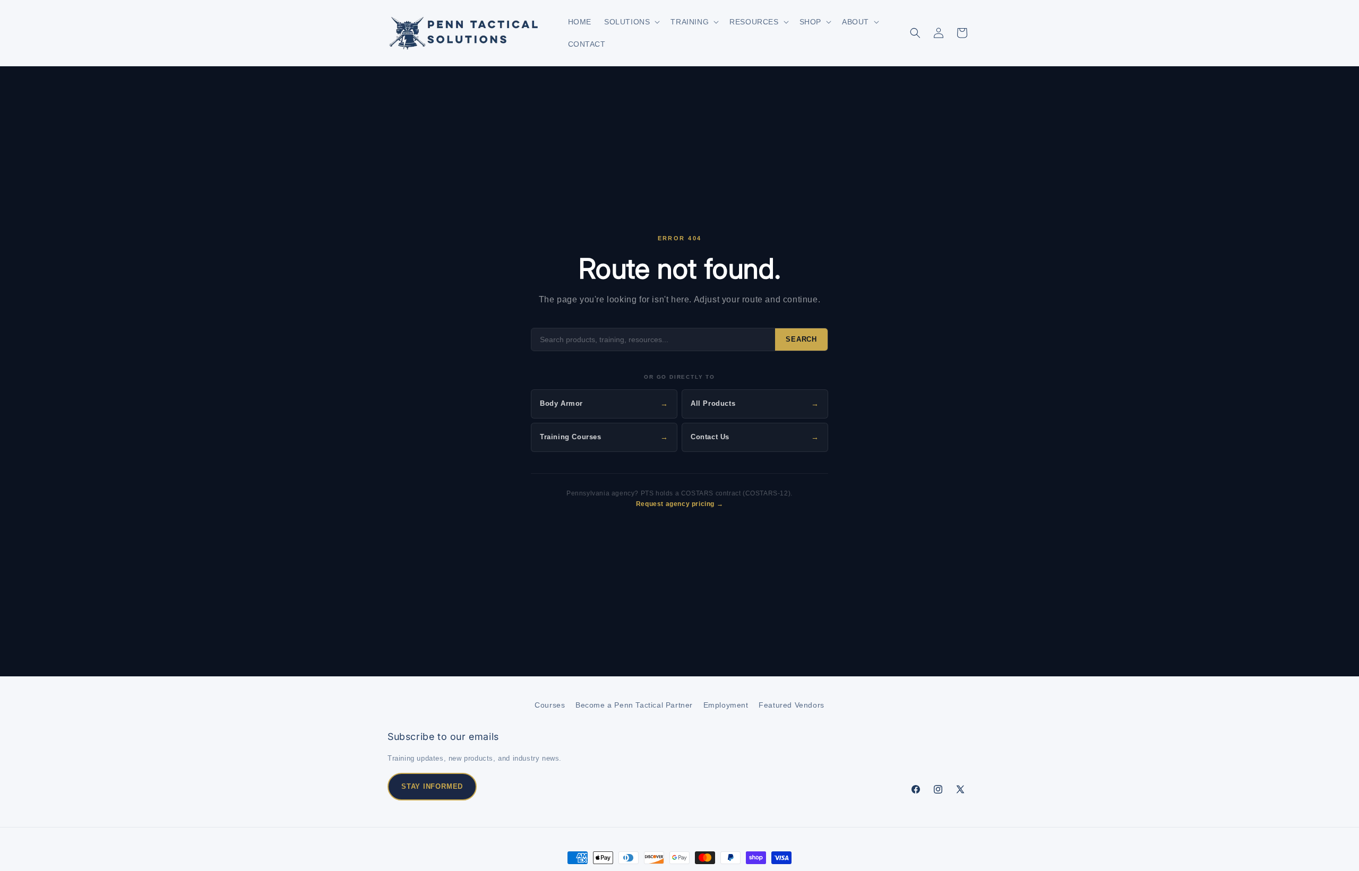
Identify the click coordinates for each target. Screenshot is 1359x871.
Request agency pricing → (679, 504)
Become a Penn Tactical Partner (634, 705)
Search (801, 339)
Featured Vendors (791, 705)
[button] (631, 22)
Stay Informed (432, 786)
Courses (550, 705)
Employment (726, 705)
